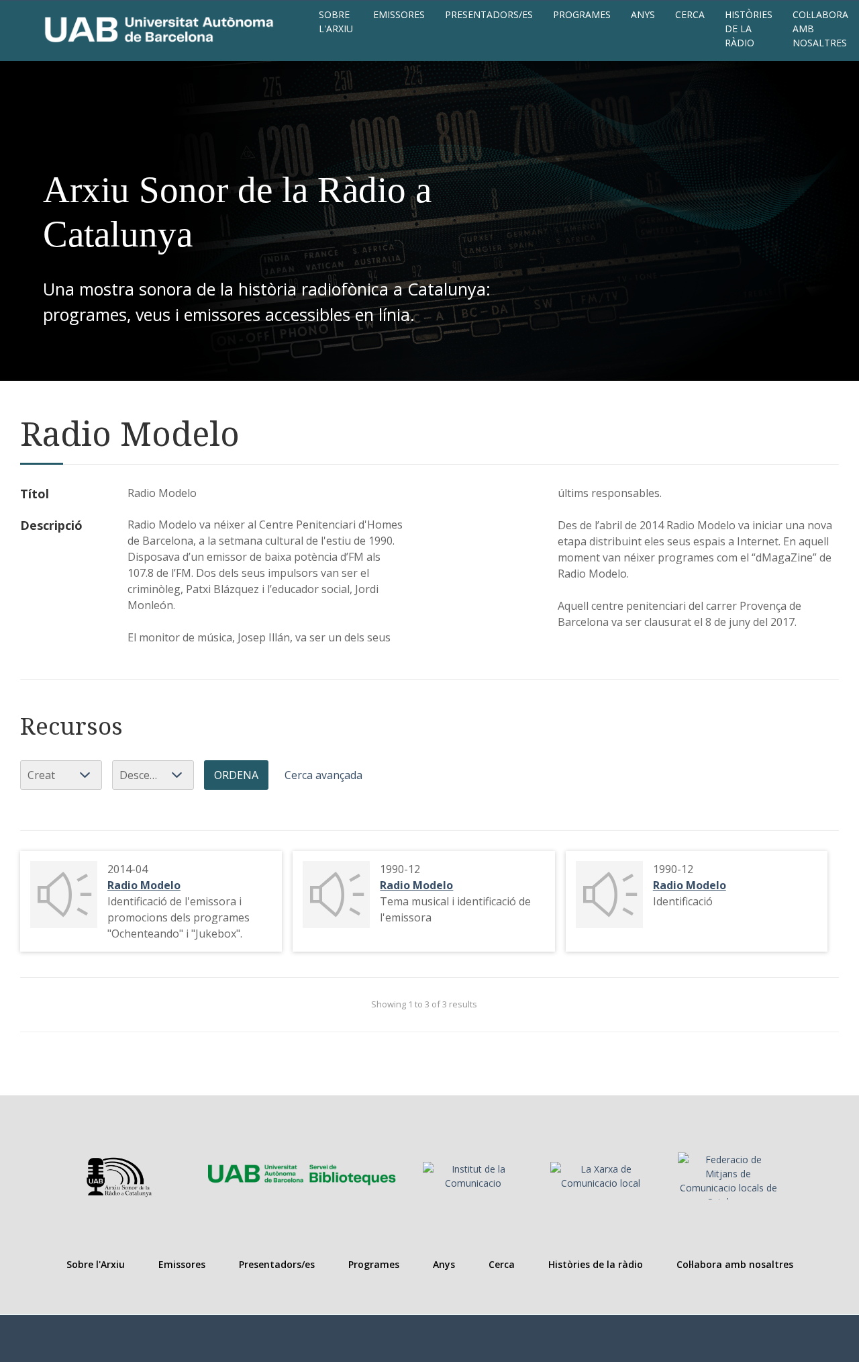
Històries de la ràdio (748, 28)
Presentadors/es (489, 14)
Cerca (690, 14)
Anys (643, 14)
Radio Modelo (144, 885)
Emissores (399, 14)
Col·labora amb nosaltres (820, 28)
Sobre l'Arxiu (336, 21)
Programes (582, 14)
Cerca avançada (323, 775)
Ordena (236, 775)
